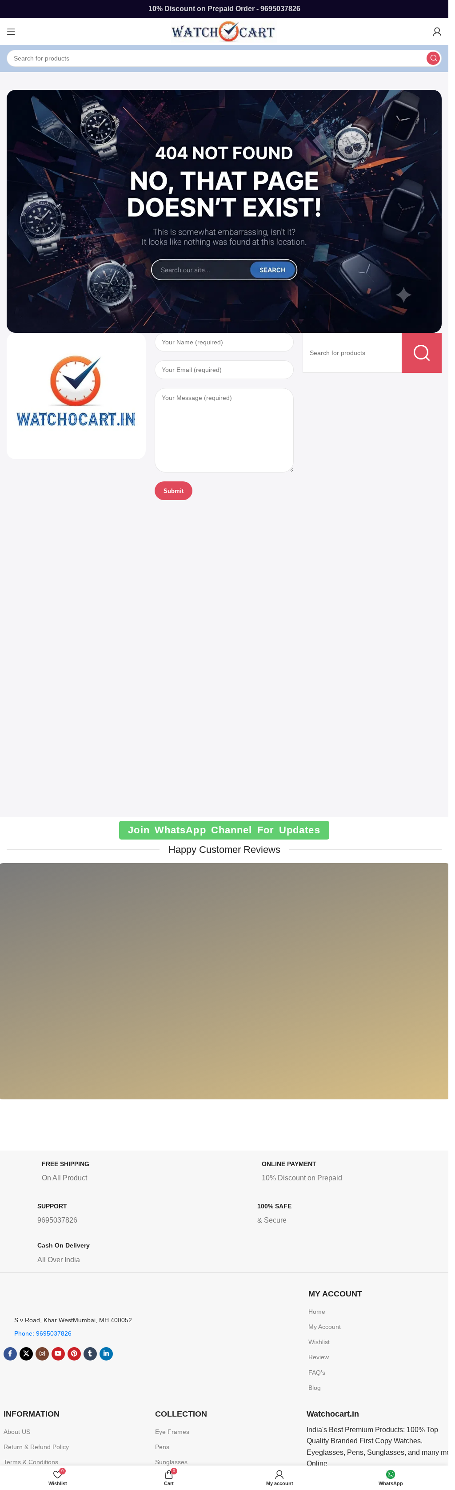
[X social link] (26, 1354)
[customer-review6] (165, 988)
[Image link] (76, 395)
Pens (162, 1446)
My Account (324, 1326)
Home (316, 1311)
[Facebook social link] (10, 1354)
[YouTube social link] (58, 1354)
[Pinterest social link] (74, 1354)
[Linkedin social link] (106, 1354)
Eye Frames (172, 1431)
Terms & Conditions (31, 1462)
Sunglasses (171, 1462)
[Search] (433, 58)
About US (17, 1431)
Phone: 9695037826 (43, 1333)
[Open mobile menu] (11, 31)
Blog (314, 1387)
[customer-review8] (282, 987)
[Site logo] (224, 31)
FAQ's (316, 1372)
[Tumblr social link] (90, 1354)
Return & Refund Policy (36, 1446)
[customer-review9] (399, 988)
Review (318, 1357)
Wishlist (319, 1341)
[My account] (437, 31)
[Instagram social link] (42, 1354)
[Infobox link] (116, 1173)
